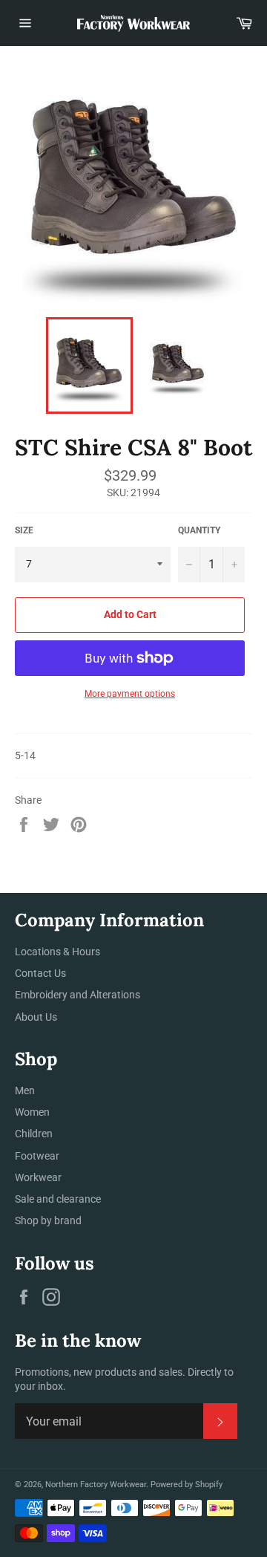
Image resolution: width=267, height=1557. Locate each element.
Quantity (199, 530)
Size (24, 530)
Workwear (38, 1177)
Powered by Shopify (186, 1484)
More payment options (130, 694)
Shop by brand (48, 1220)
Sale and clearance (58, 1199)
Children (34, 1134)
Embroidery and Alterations (77, 995)
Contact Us (40, 973)
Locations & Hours (57, 952)
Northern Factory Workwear (95, 1484)
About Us (36, 1017)
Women (32, 1112)
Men (25, 1090)
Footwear (37, 1156)
